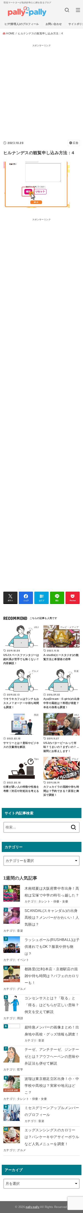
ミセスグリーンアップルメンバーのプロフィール (52, 1111)
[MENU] (78, 9)
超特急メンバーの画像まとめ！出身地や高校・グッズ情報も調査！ (52, 1030)
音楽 (20, 930)
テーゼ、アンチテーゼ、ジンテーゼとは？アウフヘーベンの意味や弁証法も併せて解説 (52, 1056)
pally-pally (32, 1207)
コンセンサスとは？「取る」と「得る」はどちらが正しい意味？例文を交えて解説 (52, 1005)
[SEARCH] (67, 9)
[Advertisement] (41, 89)
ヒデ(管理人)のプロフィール (21, 24)
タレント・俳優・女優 (53, 901)
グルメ (21, 989)
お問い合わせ (54, 24)
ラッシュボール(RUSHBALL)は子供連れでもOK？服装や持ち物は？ (52, 947)
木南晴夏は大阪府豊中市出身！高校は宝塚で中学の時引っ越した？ (52, 891)
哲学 (20, 1069)
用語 (20, 1018)
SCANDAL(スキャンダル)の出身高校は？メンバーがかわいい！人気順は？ (52, 917)
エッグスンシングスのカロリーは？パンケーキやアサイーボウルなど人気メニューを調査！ (52, 1137)
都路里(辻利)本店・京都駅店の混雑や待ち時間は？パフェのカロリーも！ (52, 976)
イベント (23, 959)
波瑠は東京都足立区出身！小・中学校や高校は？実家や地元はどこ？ (52, 1085)
